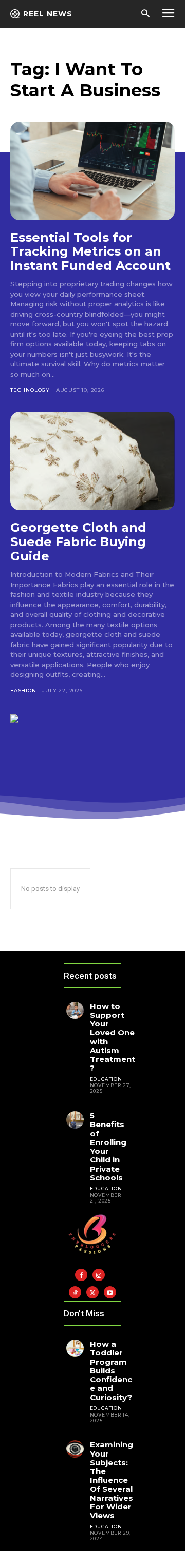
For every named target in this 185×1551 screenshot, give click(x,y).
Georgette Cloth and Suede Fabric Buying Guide (78, 541)
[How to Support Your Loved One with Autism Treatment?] (75, 1010)
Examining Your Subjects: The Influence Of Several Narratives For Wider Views (111, 1480)
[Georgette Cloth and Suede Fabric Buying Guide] (92, 461)
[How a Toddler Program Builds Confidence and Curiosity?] (75, 1348)
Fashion (23, 690)
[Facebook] (81, 1275)
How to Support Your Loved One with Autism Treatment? (112, 1037)
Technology (30, 389)
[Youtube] (110, 1292)
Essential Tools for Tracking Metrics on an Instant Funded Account (90, 251)
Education (106, 1079)
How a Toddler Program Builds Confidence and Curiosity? (111, 1370)
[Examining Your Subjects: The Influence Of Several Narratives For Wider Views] (75, 1449)
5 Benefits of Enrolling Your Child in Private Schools (108, 1146)
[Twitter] (92, 1292)
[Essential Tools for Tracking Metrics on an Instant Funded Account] (92, 171)
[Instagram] (98, 1275)
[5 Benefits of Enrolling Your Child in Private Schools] (75, 1120)
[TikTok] (75, 1292)
